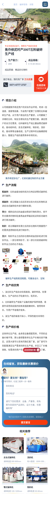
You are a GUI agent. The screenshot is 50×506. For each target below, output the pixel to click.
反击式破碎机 (9, 457)
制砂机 (30, 487)
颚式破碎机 (8, 487)
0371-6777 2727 (18, 84)
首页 (15, 4)
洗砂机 (30, 457)
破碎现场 (23, 4)
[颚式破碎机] (13, 475)
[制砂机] (37, 475)
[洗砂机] (37, 445)
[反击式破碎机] (13, 445)
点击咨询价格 (30, 350)
